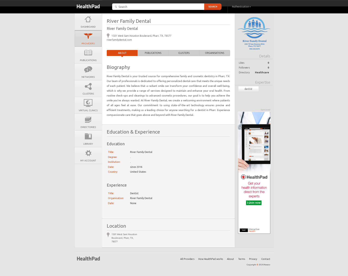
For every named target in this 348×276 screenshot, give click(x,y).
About (122, 53)
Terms (241, 259)
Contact (265, 259)
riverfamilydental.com (119, 39)
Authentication (241, 6)
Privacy (253, 259)
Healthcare (262, 72)
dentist (248, 89)
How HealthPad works (210, 259)
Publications (153, 53)
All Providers (187, 259)
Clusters (184, 53)
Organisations (214, 53)
